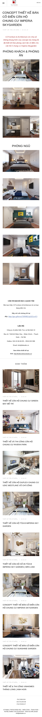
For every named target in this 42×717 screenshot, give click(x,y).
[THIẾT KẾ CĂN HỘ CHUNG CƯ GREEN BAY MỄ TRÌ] (21, 381)
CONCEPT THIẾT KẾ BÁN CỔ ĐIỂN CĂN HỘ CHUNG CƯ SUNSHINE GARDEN (21, 647)
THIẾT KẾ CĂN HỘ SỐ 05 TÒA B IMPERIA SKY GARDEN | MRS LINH (19, 565)
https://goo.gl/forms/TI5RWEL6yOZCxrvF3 (22, 316)
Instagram (21, 702)
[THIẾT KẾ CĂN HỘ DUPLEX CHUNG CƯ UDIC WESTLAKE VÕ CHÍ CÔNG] (21, 463)
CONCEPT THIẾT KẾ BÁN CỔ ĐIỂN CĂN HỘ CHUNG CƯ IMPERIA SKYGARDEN (21, 606)
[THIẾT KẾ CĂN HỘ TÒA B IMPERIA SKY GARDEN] (21, 503)
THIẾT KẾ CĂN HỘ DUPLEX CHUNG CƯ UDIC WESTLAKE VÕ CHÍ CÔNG (21, 483)
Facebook (21, 699)
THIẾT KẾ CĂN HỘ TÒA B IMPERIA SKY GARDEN (21, 524)
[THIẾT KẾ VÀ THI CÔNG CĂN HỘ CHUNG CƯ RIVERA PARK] (21, 422)
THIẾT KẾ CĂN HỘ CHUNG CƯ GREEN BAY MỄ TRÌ (20, 402)
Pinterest (21, 704)
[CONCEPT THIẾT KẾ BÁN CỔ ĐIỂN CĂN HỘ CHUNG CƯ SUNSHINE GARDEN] (21, 626)
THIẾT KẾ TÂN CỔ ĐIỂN (11, 29)
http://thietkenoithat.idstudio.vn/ (23, 353)
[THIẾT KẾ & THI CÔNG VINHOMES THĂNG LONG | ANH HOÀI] (21, 667)
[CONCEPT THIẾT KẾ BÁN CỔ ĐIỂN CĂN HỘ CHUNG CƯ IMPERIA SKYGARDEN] (21, 585)
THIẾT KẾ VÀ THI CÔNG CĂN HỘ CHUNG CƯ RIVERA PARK (18, 443)
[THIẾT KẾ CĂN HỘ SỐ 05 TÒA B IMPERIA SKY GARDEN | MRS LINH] (21, 544)
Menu (39, 2)
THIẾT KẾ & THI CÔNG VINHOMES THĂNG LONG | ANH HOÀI (18, 687)
